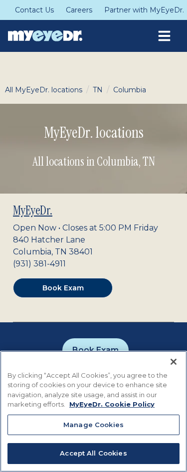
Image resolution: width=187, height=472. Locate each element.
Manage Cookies (93, 425)
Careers (79, 9)
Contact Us (34, 9)
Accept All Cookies (93, 453)
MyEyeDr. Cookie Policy (112, 404)
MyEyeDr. (32, 210)
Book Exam (63, 287)
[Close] (174, 362)
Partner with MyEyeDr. (144, 9)
